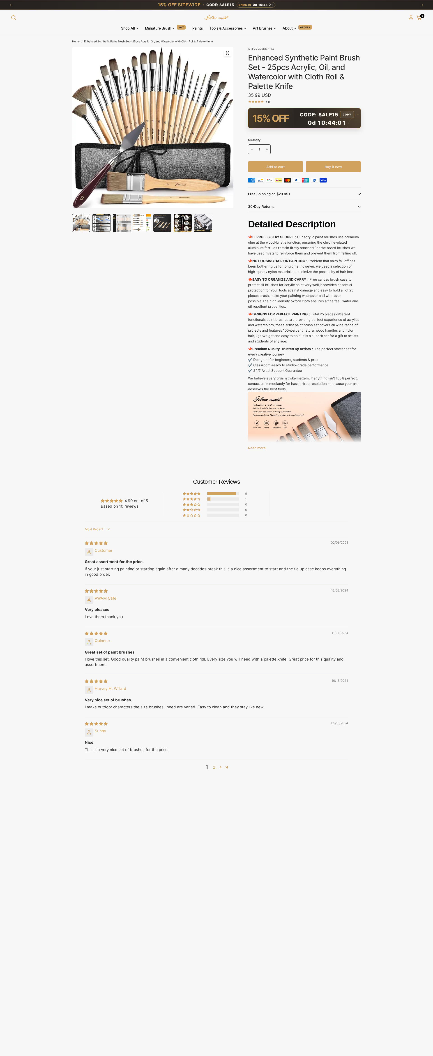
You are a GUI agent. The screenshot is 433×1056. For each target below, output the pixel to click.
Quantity (254, 140)
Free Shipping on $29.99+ (269, 194)
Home (76, 41)
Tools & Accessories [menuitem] (226, 28)
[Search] (14, 17)
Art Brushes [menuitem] (262, 28)
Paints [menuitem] (197, 28)
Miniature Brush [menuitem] (158, 28)
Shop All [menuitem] (128, 28)
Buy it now (333, 167)
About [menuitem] (288, 28)
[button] (192, 493)
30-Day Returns (261, 206)
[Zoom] (227, 53)
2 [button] (214, 767)
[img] (96, 543)
